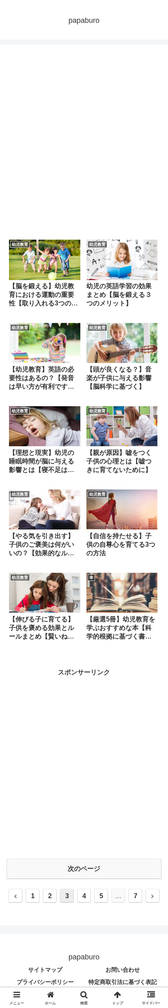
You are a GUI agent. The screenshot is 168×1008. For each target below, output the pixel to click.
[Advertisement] (84, 142)
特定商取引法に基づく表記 (122, 982)
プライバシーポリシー (45, 982)
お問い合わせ (123, 969)
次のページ (84, 868)
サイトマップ (45, 969)
